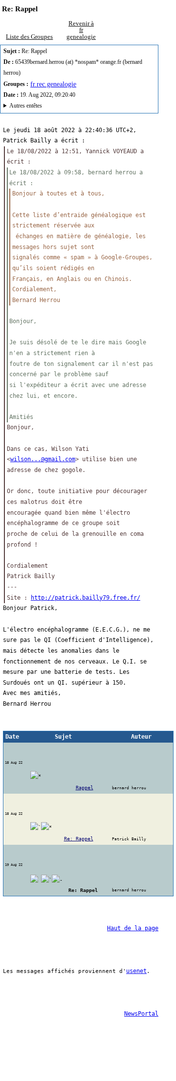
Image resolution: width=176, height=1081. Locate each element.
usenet (136, 971)
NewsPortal (141, 1013)
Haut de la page (132, 928)
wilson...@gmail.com (42, 459)
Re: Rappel (78, 838)
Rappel (84, 787)
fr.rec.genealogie (53, 84)
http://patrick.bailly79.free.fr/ (85, 597)
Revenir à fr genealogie (81, 30)
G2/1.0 (56, 107)
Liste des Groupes (29, 36)
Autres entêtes (25, 106)
